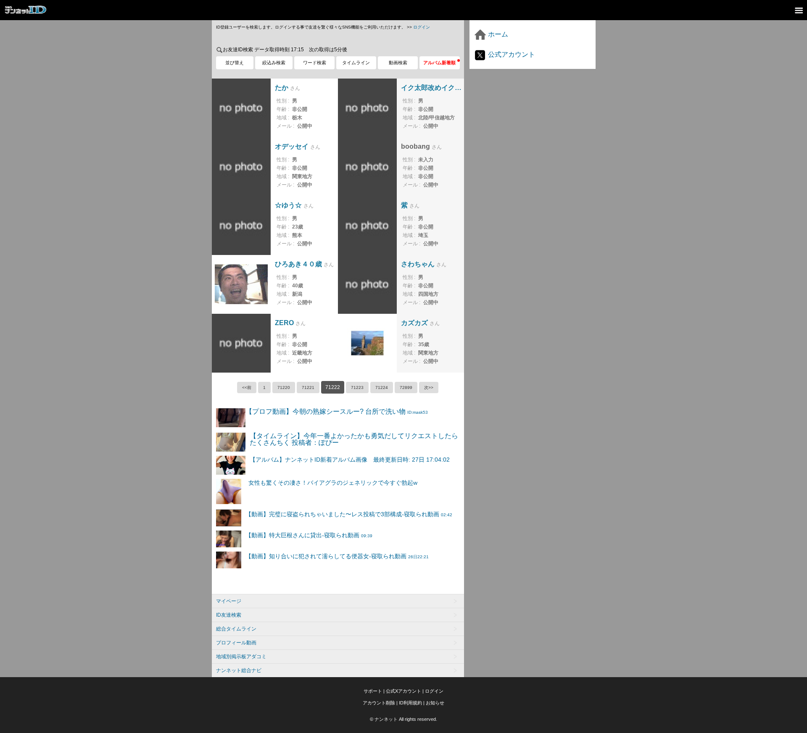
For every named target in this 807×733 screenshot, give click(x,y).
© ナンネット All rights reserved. (403, 719)
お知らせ (435, 702)
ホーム (497, 34)
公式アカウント (510, 54)
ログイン (421, 27)
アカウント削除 (379, 702)
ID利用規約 (410, 702)
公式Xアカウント (403, 691)
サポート (373, 691)
